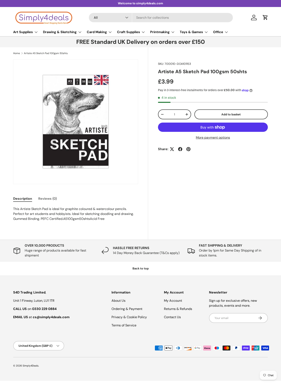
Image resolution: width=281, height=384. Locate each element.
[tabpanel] (75, 214)
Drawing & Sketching (60, 32)
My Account (173, 300)
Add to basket (231, 114)
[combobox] (161, 17)
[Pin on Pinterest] (188, 149)
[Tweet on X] (172, 149)
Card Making (97, 32)
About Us (118, 300)
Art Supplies (23, 32)
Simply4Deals (30, 365)
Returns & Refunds (178, 309)
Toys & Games (191, 32)
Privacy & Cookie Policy (129, 317)
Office (218, 32)
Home (16, 53)
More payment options (213, 137)
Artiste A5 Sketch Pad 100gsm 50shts (46, 53)
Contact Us (172, 317)
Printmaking (160, 32)
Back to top (140, 268)
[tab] (22, 198)
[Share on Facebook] (180, 149)
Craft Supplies (128, 32)
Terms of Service (123, 325)
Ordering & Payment (126, 309)
